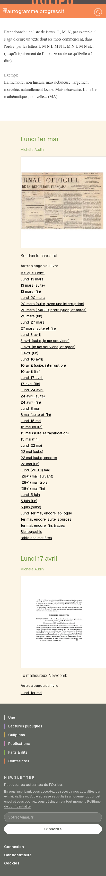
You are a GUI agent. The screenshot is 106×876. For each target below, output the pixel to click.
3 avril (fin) (29, 353)
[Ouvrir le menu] (5, 10)
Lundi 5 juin (30, 495)
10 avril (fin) (30, 371)
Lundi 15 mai (31, 421)
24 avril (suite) (33, 396)
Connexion (14, 847)
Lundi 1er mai (39, 138)
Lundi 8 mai (30, 408)
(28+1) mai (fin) (33, 488)
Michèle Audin (32, 150)
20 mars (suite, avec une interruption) (52, 304)
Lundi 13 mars (32, 279)
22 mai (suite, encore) (39, 458)
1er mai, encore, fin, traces (43, 525)
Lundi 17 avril (32, 378)
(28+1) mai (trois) (35, 482)
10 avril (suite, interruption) (43, 365)
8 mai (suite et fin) (36, 415)
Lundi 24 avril (32, 390)
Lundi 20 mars (33, 298)
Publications (19, 744)
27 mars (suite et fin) (38, 328)
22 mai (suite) (32, 452)
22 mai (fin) (30, 464)
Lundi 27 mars (33, 322)
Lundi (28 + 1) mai (35, 470)
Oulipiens (16, 735)
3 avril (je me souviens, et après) (48, 347)
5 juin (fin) (29, 501)
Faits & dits (18, 752)
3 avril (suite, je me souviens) (45, 341)
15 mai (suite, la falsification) (45, 433)
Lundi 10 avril (32, 359)
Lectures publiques (25, 726)
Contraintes (18, 761)
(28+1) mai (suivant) (37, 476)
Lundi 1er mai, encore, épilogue (46, 513)
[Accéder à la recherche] (98, 12)
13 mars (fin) (31, 291)
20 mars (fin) (31, 316)
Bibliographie (31, 532)
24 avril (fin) (31, 402)
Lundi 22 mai (31, 445)
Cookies (11, 863)
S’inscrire (53, 829)
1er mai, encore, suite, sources (46, 519)
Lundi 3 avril (31, 335)
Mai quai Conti (33, 273)
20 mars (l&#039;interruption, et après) (53, 310)
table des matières (36, 538)
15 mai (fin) (30, 439)
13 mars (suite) (33, 285)
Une (11, 717)
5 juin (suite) (31, 507)
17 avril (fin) (30, 384)
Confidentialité (18, 855)
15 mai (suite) (31, 427)
